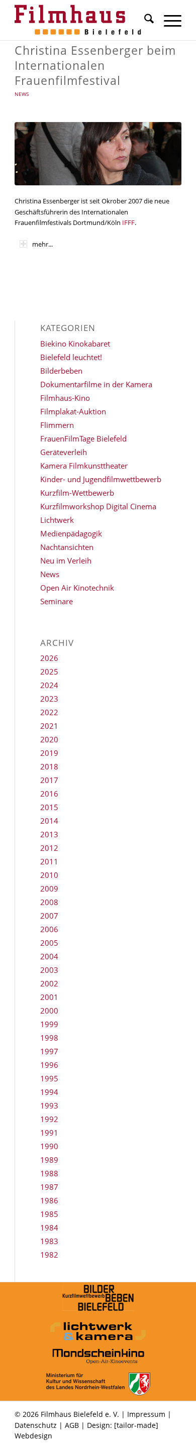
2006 (49, 929)
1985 (49, 1214)
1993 (49, 1105)
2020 (49, 739)
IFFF (128, 222)
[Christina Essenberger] (98, 153)
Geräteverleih (63, 452)
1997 (49, 1051)
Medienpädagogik (71, 533)
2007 (49, 916)
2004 (49, 956)
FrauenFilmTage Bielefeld (83, 438)
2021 (49, 726)
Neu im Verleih (65, 560)
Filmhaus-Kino (65, 398)
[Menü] (167, 20)
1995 (49, 1078)
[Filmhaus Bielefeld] (81, 20)
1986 (49, 1200)
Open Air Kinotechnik (77, 588)
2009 (49, 888)
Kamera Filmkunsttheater (84, 466)
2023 (49, 699)
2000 (49, 1011)
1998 (49, 1038)
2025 (49, 671)
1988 (49, 1173)
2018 (49, 766)
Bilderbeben (61, 371)
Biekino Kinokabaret (75, 344)
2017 (49, 780)
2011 (49, 861)
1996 (49, 1065)
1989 (49, 1160)
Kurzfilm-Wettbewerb (77, 493)
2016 (49, 794)
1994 (49, 1092)
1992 (49, 1119)
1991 (49, 1133)
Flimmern (57, 425)
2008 (49, 902)
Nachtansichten (66, 547)
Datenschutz (36, 1425)
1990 (49, 1146)
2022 (49, 712)
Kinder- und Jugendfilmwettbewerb (100, 479)
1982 (49, 1255)
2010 (49, 875)
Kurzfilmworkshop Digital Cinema (98, 506)
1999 (49, 1024)
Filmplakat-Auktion (73, 411)
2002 (49, 983)
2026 (49, 658)
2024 (49, 685)
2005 (49, 943)
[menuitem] (144, 20)
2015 (49, 807)
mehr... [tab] (42, 244)
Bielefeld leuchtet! (71, 357)
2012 (49, 848)
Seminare (56, 601)
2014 (49, 821)
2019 (49, 753)
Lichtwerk (57, 520)
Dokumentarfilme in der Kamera (96, 384)
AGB (72, 1425)
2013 (49, 834)
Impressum (146, 1414)
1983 (49, 1241)
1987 (49, 1187)
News (22, 93)
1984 (49, 1227)
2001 (49, 997)
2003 (49, 970)
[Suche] (144, 20)
